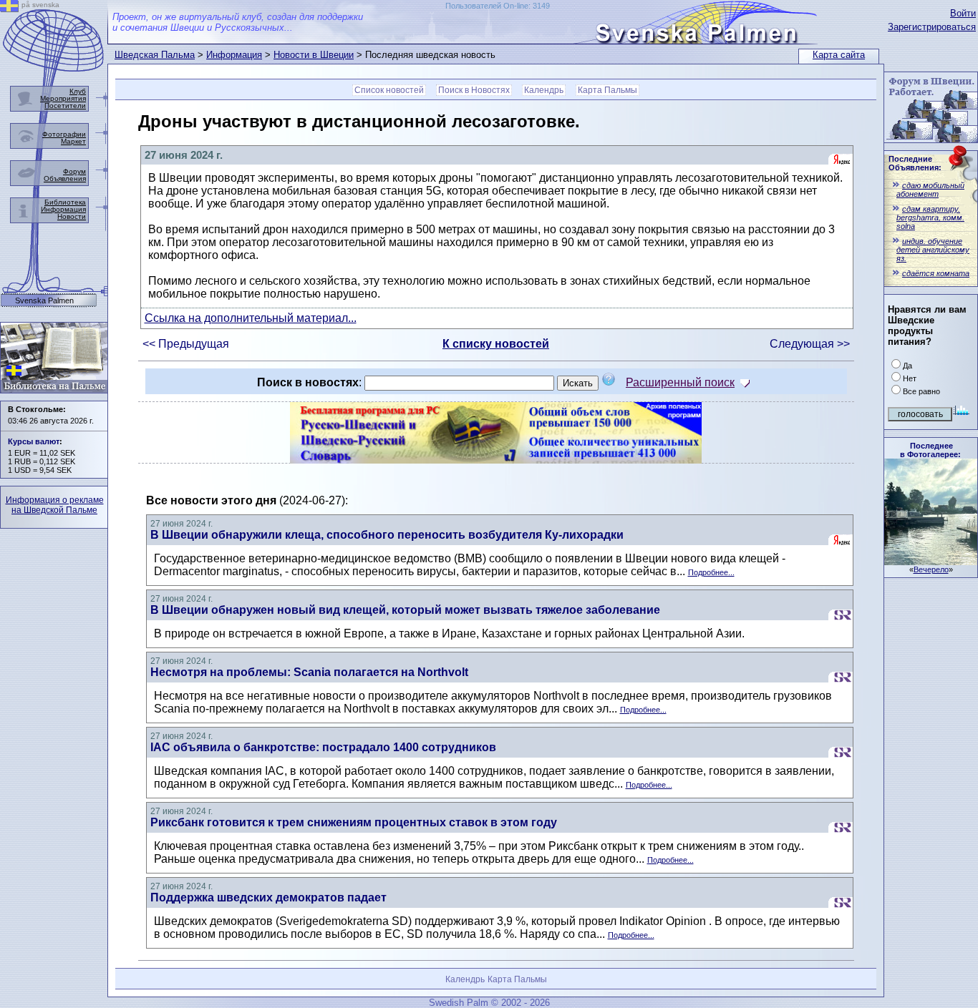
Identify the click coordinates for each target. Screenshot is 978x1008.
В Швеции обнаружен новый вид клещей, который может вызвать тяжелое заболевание (405, 610)
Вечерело (931, 569)
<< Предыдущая (185, 344)
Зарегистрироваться (932, 26)
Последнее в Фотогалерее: (930, 450)
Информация (234, 54)
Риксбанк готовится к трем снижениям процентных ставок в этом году (353, 822)
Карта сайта (839, 54)
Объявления (65, 178)
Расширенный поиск (680, 382)
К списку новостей (495, 344)
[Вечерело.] (930, 561)
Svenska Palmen (44, 301)
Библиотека (65, 202)
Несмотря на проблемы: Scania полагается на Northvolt (309, 672)
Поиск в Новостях (474, 90)
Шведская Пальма (155, 54)
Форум (74, 171)
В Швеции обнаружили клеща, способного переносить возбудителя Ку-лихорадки (387, 535)
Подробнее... (711, 572)
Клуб (77, 91)
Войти (963, 13)
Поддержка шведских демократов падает (268, 897)
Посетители (65, 105)
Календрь (543, 90)
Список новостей (389, 90)
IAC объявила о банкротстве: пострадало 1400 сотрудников (323, 747)
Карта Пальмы (607, 90)
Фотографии (64, 134)
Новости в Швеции (313, 54)
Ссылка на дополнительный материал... (251, 318)
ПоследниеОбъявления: (915, 163)
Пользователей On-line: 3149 (497, 5)
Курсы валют (33, 441)
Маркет (73, 141)
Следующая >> (810, 344)
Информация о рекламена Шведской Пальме (55, 505)
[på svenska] (9, 8)
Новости (71, 216)
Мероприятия (63, 98)
